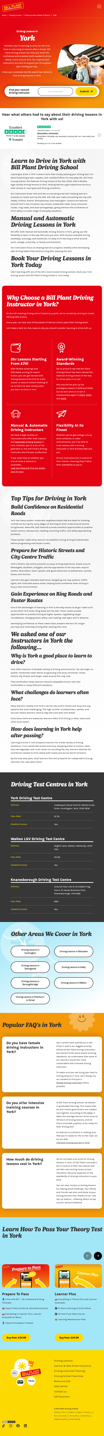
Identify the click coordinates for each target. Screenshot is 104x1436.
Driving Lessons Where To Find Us (37, 15)
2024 (88, 395)
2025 (63, 398)
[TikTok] (3, 1425)
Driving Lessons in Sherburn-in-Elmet (30, 998)
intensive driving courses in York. (73, 1142)
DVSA (90, 1113)
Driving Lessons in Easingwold (30, 967)
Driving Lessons (15, 15)
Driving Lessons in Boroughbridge (30, 983)
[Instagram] (10, 1425)
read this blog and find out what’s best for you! (28, 470)
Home (4, 15)
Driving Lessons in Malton (73, 982)
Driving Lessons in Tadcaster (74, 951)
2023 (82, 395)
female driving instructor (69, 1082)
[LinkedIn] (25, 1425)
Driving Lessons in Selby (74, 967)
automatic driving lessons (28, 442)
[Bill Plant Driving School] (13, 6)
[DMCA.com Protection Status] (9, 1422)
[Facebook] (18, 1425)
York (54, 15)
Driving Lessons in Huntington (30, 951)
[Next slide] (98, 1256)
